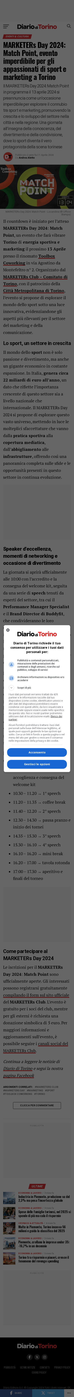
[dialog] (37, 698)
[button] (37, 688)
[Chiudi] (8, 630)
